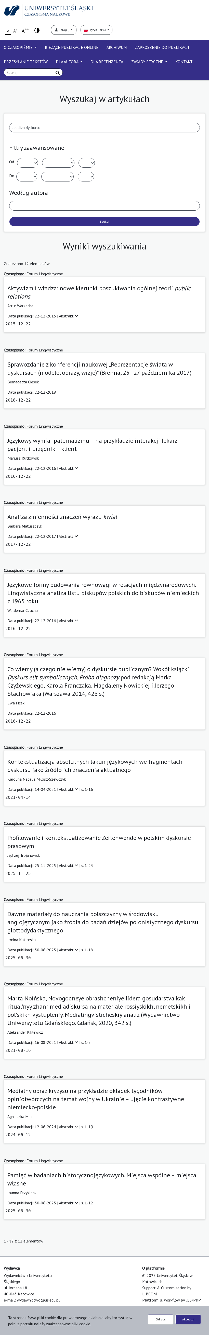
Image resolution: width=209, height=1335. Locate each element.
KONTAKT (184, 61)
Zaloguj (64, 30)
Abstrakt (67, 315)
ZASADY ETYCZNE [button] (147, 61)
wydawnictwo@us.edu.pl (38, 1300)
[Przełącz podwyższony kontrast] (37, 30)
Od (11, 161)
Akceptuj (188, 1319)
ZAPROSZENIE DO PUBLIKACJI (162, 47)
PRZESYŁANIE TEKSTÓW (26, 61)
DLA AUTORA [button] (67, 61)
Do (11, 175)
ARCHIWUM (117, 47)
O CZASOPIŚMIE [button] (19, 47)
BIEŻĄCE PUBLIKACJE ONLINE (71, 47)
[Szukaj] (58, 73)
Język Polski (97, 30)
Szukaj (104, 221)
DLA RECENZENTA (106, 61)
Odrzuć (160, 1319)
